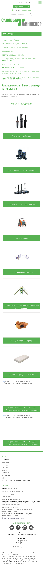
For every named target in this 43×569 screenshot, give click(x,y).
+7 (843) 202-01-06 (21, 3)
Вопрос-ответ (6, 475)
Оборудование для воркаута (13, 55)
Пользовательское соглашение (13, 518)
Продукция (5, 473)
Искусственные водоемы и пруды (15, 44)
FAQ (3, 478)
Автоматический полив (11, 40)
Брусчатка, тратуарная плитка (13, 68)
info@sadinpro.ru (24, 547)
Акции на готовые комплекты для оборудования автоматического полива (20, 72)
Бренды (4, 470)
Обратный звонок (21, 6)
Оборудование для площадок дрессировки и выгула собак (19, 59)
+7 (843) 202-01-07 (21, 543)
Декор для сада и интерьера (12, 64)
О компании (5, 460)
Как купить (5, 462)
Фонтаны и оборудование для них (15, 48)
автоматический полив (25, 553)
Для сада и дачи (8, 51)
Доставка (5, 467)
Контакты (5, 465)
